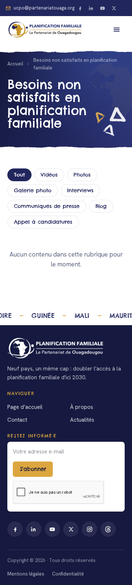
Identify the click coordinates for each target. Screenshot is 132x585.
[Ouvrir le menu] (117, 30)
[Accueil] (66, 348)
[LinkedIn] (91, 8)
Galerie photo (32, 190)
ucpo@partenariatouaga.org (44, 8)
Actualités (82, 419)
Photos (82, 174)
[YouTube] (102, 8)
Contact (17, 419)
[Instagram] (89, 529)
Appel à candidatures (43, 222)
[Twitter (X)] (114, 8)
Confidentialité (68, 574)
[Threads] (108, 529)
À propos (81, 407)
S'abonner (33, 469)
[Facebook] (79, 8)
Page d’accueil (25, 407)
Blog (101, 206)
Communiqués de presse (47, 206)
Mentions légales (25, 574)
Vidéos (49, 174)
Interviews (80, 190)
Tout (19, 174)
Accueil (15, 64)
